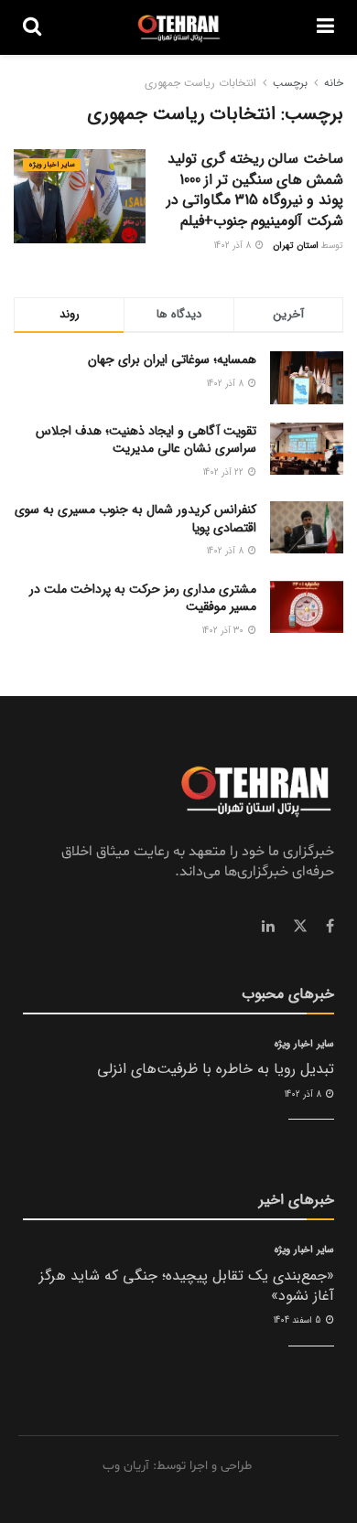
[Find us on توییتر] (300, 927)
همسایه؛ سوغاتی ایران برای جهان (172, 359)
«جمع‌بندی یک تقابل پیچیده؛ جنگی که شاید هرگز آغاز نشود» (186, 1285)
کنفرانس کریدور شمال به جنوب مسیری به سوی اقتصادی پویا (135, 518)
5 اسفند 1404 (299, 1320)
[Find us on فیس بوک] (330, 927)
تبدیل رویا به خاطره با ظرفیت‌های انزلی (215, 1068)
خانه (333, 82)
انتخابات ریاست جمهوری (200, 82)
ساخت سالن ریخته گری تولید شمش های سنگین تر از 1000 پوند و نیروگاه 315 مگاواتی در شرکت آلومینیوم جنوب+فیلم (255, 189)
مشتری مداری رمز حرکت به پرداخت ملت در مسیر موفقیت (142, 598)
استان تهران (296, 245)
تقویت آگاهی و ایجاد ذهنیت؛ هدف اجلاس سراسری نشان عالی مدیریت (146, 440)
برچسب (290, 82)
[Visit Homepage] (179, 27)
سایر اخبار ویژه (51, 164)
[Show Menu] (325, 27)
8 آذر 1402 (234, 245)
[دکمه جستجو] (32, 27)
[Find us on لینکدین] (268, 927)
